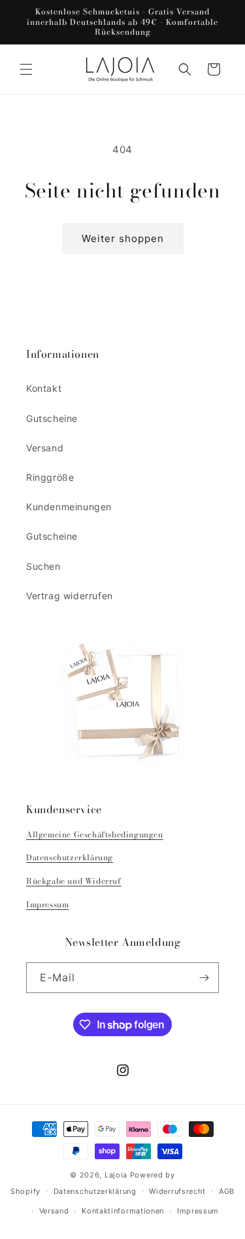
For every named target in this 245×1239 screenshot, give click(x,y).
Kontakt (43, 388)
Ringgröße (50, 477)
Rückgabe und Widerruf (74, 881)
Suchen (43, 566)
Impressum (47, 904)
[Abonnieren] (203, 977)
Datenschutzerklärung (69, 857)
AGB (227, 1191)
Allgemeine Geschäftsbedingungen (94, 834)
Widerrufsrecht (177, 1191)
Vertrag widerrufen (69, 595)
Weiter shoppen (123, 238)
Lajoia (116, 1174)
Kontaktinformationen (123, 1210)
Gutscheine (52, 418)
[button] (26, 69)
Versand (44, 447)
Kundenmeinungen (69, 506)
